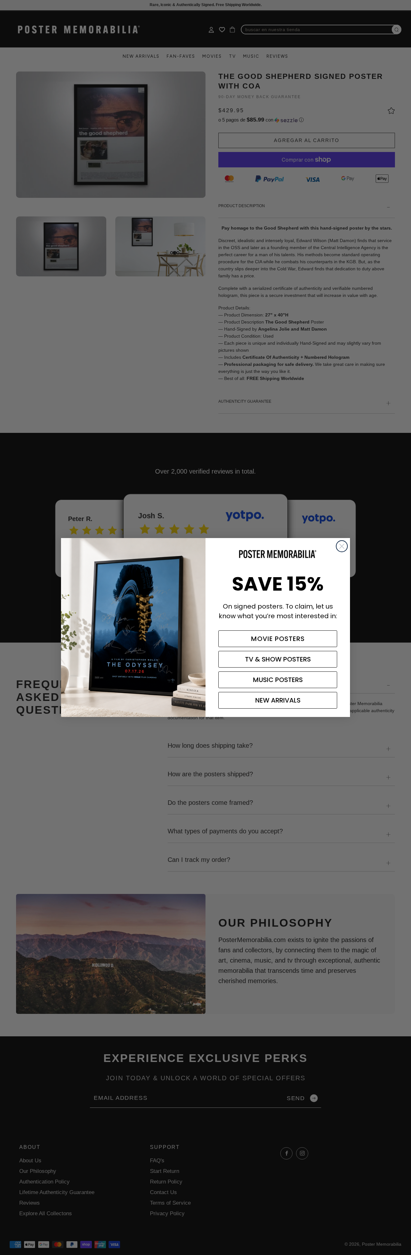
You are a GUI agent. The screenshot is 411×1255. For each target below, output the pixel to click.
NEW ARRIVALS (278, 700)
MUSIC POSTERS (278, 679)
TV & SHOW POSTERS (278, 659)
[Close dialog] (341, 546)
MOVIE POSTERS (278, 638)
